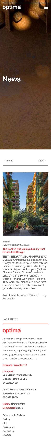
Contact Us (8, 431)
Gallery (6, 419)
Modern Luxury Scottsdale (16, 244)
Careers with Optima (14, 415)
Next (41, 160)
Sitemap (7, 435)
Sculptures (8, 427)
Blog (5, 423)
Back (10, 160)
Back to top (10, 319)
